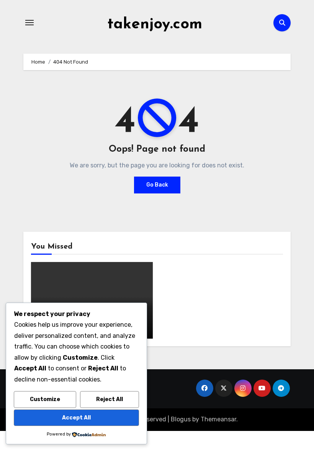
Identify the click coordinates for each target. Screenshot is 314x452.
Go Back (157, 185)
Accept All (76, 417)
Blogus (181, 419)
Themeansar (218, 419)
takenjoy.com (154, 24)
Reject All (109, 399)
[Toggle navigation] (29, 22)
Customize (45, 399)
